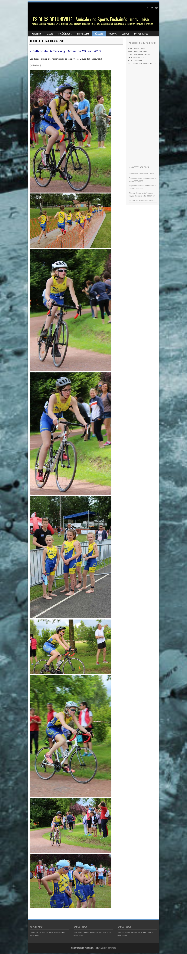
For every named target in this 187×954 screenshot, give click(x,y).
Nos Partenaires (141, 33)
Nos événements (65, 33)
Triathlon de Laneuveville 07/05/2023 (142, 200)
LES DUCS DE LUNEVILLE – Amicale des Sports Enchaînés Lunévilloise (90, 19)
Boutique (112, 33)
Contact (125, 33)
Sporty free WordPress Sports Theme (85, 947)
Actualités (36, 33)
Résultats (99, 33)
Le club (50, 33)
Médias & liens (83, 33)
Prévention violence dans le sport (141, 173)
